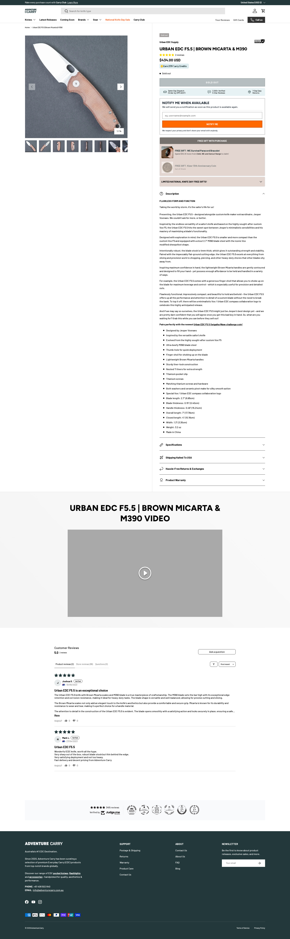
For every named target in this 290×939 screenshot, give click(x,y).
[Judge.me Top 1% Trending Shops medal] (194, 810)
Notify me (212, 124)
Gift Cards (238, 19)
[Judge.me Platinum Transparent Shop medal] (144, 810)
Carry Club (139, 19)
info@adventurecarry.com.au (48, 890)
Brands (82, 19)
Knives (28, 19)
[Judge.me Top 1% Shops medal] (182, 810)
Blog (177, 868)
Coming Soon (67, 19)
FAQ (177, 862)
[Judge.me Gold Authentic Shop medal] (169, 810)
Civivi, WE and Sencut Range (209, 154)
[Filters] (214, 664)
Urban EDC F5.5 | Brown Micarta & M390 (47, 27)
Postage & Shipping (130, 850)
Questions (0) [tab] (101, 664)
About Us (180, 856)
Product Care (127, 868)
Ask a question (217, 651)
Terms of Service (243, 928)
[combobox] (143, 11)
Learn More (79, 2)
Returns (124, 856)
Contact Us (125, 874)
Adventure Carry (37, 928)
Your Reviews (222, 19)
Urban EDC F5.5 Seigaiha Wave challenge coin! (218, 324)
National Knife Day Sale (117, 19)
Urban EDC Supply (169, 42)
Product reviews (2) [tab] (65, 664)
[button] (263, 11)
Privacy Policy (259, 928)
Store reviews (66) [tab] (84, 664)
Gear (95, 19)
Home (27, 27)
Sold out (212, 82)
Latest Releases (48, 19)
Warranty (124, 862)
